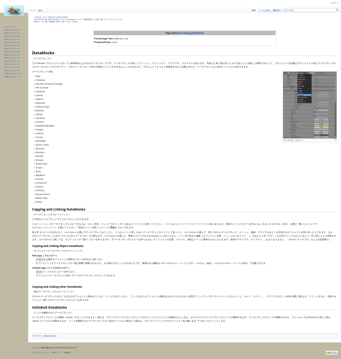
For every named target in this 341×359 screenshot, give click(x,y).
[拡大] (335, 139)
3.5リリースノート (12, 55)
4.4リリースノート (12, 36)
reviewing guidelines (191, 32)
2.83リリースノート (12, 76)
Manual (51, 17)
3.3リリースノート (12, 61)
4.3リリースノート (12, 39)
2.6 (44, 17)
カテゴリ (37, 335)
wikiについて (57, 352)
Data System (62, 17)
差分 (36, 21)
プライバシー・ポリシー (40, 352)
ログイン (334, 3)
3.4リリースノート (12, 58)
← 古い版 (43, 21)
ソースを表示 (264, 10)
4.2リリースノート (12, 42)
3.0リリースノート (12, 70)
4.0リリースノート (12, 48)
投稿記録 (87, 19)
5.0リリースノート (12, 30)
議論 (40, 10)
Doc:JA (38, 17)
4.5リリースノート (12, 33)
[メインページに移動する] (14, 10)
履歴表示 (277, 10)
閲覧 (254, 10)
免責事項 (67, 352)
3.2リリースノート (12, 64)
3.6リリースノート (12, 51)
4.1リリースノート (12, 45)
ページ (33, 10)
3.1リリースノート (12, 67)
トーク (78, 19)
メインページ (10, 26)
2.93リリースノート (12, 73)
